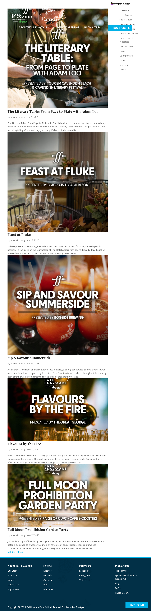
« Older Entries (15, 551)
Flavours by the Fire (24, 444)
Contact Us (91, 3)
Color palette (126, 55)
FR (138, 3)
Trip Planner (121, 570)
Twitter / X (84, 579)
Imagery (123, 64)
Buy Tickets (121, 28)
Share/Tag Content (129, 33)
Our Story (12, 570)
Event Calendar (67, 28)
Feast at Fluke (19, 235)
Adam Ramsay (17, 117)
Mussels (47, 575)
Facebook (84, 570)
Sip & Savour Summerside (29, 358)
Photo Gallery (122, 592)
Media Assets (126, 46)
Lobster (47, 570)
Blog (117, 583)
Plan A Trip (92, 28)
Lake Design (76, 607)
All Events (48, 589)
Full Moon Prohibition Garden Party (38, 530)
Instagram (84, 575)
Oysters (47, 579)
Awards (11, 579)
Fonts (122, 60)
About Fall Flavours (34, 28)
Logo (122, 50)
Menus (122, 69)
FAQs (117, 588)
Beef (45, 584)
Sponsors (12, 575)
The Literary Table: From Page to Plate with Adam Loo (53, 111)
